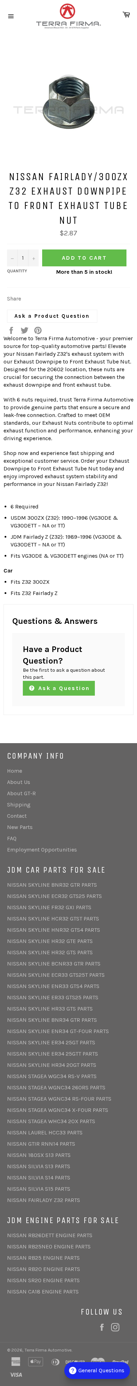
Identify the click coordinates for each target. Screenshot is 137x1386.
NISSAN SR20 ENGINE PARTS (43, 1280)
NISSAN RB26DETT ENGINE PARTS (49, 1235)
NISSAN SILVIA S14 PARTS (38, 1177)
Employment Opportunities (42, 849)
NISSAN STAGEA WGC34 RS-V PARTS (52, 1076)
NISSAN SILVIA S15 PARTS (38, 1188)
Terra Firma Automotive (48, 1350)
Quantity (17, 270)
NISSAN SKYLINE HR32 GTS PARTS (50, 952)
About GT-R (21, 793)
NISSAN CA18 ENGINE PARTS (43, 1291)
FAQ (12, 838)
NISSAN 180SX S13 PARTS (39, 1155)
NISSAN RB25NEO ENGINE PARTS (49, 1246)
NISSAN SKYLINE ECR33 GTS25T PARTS (56, 975)
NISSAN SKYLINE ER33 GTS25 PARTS (52, 997)
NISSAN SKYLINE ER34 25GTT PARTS (52, 1053)
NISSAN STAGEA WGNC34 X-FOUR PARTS (57, 1110)
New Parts (20, 827)
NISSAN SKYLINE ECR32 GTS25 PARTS (54, 896)
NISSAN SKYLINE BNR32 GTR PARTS (52, 884)
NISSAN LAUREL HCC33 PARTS (45, 1132)
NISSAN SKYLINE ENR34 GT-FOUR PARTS (58, 1031)
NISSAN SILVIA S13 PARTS (38, 1166)
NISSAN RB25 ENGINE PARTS (43, 1257)
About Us (18, 782)
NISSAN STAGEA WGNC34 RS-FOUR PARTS (59, 1098)
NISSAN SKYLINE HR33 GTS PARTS (50, 1008)
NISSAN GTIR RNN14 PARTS (41, 1143)
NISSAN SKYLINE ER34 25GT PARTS (51, 1042)
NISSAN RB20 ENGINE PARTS (43, 1269)
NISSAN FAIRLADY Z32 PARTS (43, 1200)
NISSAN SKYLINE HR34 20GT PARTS (51, 1065)
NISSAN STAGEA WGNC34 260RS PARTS (56, 1087)
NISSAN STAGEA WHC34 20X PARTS (51, 1121)
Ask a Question (63, 688)
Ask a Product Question (52, 316)
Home (14, 770)
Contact (17, 815)
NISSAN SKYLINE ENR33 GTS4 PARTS (53, 986)
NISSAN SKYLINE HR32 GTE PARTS (50, 941)
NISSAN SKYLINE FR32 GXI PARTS (49, 907)
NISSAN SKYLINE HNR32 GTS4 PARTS (53, 929)
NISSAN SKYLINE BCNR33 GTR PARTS (53, 963)
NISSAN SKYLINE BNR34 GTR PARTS (52, 1020)
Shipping (19, 804)
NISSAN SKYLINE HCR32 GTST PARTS (53, 918)
